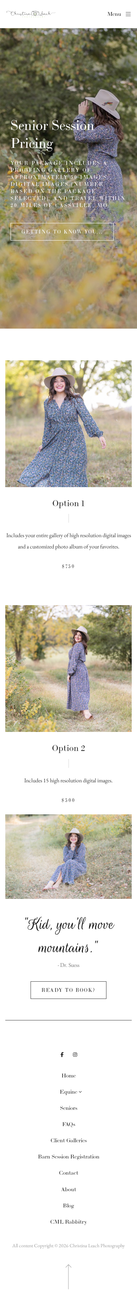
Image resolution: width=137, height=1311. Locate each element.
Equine (68, 1091)
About (68, 1189)
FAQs (68, 1124)
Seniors (68, 1108)
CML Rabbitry (68, 1221)
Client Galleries (69, 1140)
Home (68, 1075)
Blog (68, 1205)
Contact (68, 1172)
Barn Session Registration (68, 1156)
